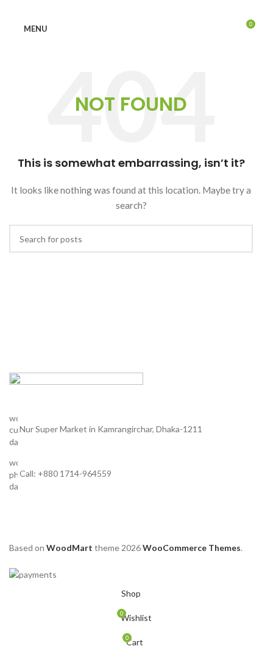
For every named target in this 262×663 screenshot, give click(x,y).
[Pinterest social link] (131, 8)
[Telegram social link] (160, 8)
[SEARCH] (239, 239)
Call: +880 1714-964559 (65, 473)
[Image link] (76, 391)
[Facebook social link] (101, 8)
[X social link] (116, 8)
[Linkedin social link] (145, 8)
